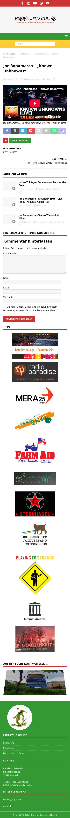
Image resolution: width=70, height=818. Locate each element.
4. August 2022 (27, 189)
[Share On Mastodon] (62, 131)
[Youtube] (35, 3)
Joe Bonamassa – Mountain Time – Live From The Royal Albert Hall (40, 200)
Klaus (38, 205)
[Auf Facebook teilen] (7, 131)
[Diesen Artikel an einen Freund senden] (38, 131)
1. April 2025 (26, 205)
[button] (65, 36)
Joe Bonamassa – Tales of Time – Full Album (39, 217)
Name (6, 277)
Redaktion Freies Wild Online (37, 79)
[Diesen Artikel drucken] (46, 131)
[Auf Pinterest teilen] (31, 131)
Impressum (8, 747)
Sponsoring (8, 742)
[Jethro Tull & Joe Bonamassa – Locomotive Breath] (9, 186)
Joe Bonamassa (20, 140)
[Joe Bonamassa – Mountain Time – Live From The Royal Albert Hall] (9, 202)
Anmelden (8, 806)
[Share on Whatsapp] (54, 131)
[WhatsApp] (41, 3)
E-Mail (6, 287)
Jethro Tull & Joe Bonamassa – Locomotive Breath (42, 184)
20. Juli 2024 (26, 222)
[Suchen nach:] (35, 43)
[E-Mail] (48, 3)
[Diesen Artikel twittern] (15, 131)
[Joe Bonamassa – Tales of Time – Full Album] (9, 219)
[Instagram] (29, 3)
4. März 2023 (12, 79)
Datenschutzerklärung (14, 753)
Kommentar (9, 253)
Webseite (8, 297)
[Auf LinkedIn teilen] (23, 131)
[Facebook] (22, 3)
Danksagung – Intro (12, 799)
